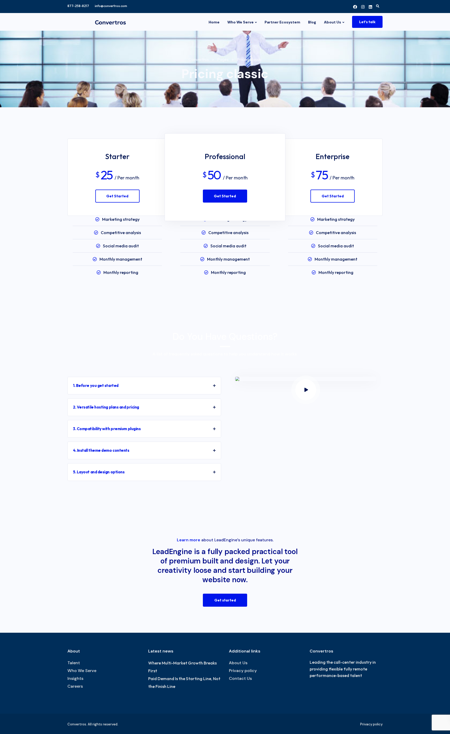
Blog (312, 22)
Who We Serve (240, 22)
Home (214, 22)
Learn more (188, 540)
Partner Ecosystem (282, 22)
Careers (75, 686)
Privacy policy (243, 670)
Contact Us (240, 678)
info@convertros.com (111, 6)
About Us (332, 22)
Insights (75, 678)
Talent (73, 663)
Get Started (117, 196)
